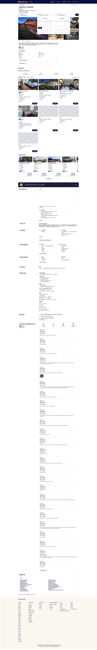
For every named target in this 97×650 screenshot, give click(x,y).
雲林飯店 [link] (30, 618)
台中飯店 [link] (19, 612)
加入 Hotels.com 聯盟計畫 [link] (53, 604)
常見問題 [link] (40, 605)
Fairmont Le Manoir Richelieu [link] (53, 585)
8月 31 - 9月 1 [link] (41, 74)
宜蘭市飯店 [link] (19, 615)
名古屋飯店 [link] (19, 634)
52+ (76, 38)
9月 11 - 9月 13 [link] (71, 74)
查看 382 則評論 (21, 48)
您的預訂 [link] (40, 604)
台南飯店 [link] (19, 610)
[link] (76, 5)
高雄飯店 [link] (19, 605)
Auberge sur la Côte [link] (23, 582)
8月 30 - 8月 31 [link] (25, 74)
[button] (43, 23)
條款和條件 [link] (61, 604)
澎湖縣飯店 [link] (30, 613)
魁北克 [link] (24, 594)
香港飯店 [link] (19, 620)
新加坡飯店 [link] (19, 639)
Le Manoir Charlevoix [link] (52, 580)
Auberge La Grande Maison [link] (53, 584)
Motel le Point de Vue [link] (52, 581)
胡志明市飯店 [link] (20, 641)
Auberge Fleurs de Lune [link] (24, 586)
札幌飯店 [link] (19, 636)
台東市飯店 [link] (19, 613)
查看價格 (34, 103)
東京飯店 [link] (19, 618)
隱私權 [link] (61, 605)
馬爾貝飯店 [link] (27, 594)
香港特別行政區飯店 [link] (31, 612)
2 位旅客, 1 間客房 (61, 15)
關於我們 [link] (71, 604)
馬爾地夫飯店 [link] (30, 605)
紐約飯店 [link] (19, 633)
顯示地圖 (41, 207)
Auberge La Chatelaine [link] (52, 583)
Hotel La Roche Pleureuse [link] (24, 590)
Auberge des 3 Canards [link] (24, 583)
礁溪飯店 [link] (19, 607)
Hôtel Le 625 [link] (22, 587)
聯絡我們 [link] (40, 607)
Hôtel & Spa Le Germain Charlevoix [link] (54, 586)
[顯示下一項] (78, 167)
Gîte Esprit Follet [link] (23, 581)
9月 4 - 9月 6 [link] (56, 74)
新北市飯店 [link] (19, 628)
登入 (78, 1)
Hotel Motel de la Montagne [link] (53, 587)
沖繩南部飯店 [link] (30, 620)
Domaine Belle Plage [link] (23, 589)
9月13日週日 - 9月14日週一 (44, 15)
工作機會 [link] (71, 605)
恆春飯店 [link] (19, 623)
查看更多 (40, 220)
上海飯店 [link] (19, 631)
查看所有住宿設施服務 (42, 253)
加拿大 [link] (22, 594)
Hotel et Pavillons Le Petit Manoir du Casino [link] (55, 589)
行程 (72, 1)
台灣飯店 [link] (30, 604)
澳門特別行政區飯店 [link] (31, 610)
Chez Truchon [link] (22, 588)
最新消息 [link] (51, 605)
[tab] (20, 577)
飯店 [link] (19, 594)
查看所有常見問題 (42, 319)
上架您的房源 (64, 1)
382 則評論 (21, 327)
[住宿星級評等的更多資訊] (21, 8)
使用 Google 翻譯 (42, 333)
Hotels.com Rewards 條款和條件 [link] (64, 611)
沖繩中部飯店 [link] (30, 615)
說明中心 (68, 1)
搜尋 (77, 14)
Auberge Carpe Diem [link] (52, 588)
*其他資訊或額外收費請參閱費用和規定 (45, 240)
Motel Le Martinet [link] (23, 585)
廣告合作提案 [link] (51, 607)
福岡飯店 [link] (19, 626)
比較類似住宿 (49, 178)
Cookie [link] (61, 607)
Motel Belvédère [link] (51, 582)
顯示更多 (40, 236)
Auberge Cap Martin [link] (23, 580)
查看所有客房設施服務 (42, 262)
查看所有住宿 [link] (22, 4)
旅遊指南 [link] (71, 607)
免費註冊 (76, 184)
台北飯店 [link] (19, 604)
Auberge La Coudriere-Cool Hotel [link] (26, 584)
